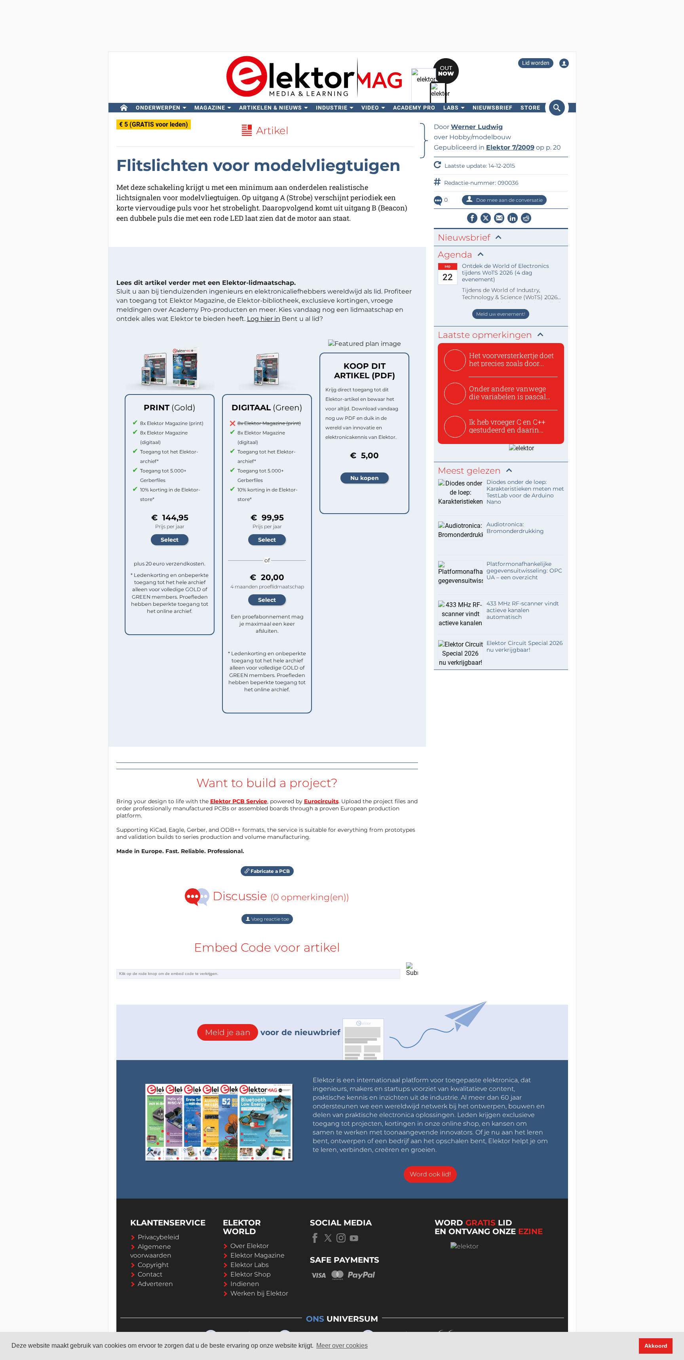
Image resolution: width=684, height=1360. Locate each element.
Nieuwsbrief (493, 107)
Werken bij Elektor (259, 1293)
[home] (124, 107)
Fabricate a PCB (269, 871)
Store (530, 107)
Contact (150, 1274)
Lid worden (535, 63)
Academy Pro (414, 107)
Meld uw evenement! (500, 314)
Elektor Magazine (257, 1255)
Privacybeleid (158, 1237)
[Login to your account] (564, 63)
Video (370, 107)
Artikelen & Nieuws (270, 107)
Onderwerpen (158, 107)
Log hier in (263, 318)
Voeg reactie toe (269, 919)
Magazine (209, 107)
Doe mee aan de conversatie (509, 200)
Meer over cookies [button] (342, 1345)
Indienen (244, 1284)
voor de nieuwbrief (272, 1032)
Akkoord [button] (655, 1346)
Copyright (153, 1265)
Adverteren (155, 1284)
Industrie (332, 107)
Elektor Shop (250, 1274)
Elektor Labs (249, 1265)
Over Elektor (249, 1246)
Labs (451, 107)
